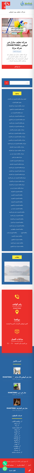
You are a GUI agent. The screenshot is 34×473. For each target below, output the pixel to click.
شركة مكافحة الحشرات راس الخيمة (17, 167)
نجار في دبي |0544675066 (17, 393)
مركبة (16, 423)
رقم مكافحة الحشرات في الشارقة (16, 126)
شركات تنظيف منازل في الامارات (17, 130)
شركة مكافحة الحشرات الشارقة (17, 164)
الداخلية (16, 438)
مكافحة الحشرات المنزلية (16, 202)
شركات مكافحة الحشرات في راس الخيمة (17, 143)
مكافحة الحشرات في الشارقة (16, 219)
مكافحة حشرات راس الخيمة (17, 243)
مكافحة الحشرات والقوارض (17, 229)
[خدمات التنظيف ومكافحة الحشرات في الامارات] (26, 3)
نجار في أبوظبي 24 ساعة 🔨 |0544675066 (17, 377)
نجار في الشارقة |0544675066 (17, 408)
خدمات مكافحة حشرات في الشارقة (17, 106)
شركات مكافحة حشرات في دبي (17, 154)
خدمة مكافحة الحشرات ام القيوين (17, 109)
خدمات (16, 436)
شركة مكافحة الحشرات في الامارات (17, 171)
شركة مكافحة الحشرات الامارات (17, 160)
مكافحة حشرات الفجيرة (17, 236)
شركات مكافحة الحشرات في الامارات (17, 136)
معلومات (16, 446)
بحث (6, 82)
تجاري (16, 432)
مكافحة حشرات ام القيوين (16, 239)
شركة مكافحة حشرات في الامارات (16, 181)
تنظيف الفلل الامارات (16, 102)
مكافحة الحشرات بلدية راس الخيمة (16, 212)
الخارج (16, 440)
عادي (16, 434)
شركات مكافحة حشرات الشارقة (17, 147)
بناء (16, 425)
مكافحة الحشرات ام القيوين (17, 205)
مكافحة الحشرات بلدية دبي (17, 208)
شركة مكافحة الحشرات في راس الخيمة (17, 178)
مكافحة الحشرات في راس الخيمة (17, 226)
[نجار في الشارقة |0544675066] (17, 402)
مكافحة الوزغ (24, 232)
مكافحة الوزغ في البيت (12, 232)
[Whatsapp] (5, 468)
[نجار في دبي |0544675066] (17, 386)
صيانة (16, 430)
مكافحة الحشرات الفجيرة (16, 195)
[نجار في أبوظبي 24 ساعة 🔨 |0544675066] (17, 370)
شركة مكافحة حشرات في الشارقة (16, 184)
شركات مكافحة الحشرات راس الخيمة (17, 133)
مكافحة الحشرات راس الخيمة (16, 215)
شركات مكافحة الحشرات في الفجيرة (17, 140)
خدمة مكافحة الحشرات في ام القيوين (17, 119)
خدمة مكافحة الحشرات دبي (17, 112)
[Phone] (5, 463)
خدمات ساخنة (16, 452)
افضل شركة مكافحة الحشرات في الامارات (17, 99)
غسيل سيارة (16, 428)
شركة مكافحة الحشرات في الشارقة (17, 174)
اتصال (16, 442)
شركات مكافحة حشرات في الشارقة (17, 150)
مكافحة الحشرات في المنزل (17, 222)
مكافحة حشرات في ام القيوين (16, 246)
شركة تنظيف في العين (17, 157)
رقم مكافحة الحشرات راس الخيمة (16, 123)
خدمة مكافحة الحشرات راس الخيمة (17, 116)
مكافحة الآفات (16, 421)
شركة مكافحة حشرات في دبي (16, 188)
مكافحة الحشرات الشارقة (16, 191)
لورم (16, 444)
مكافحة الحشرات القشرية (16, 198)
